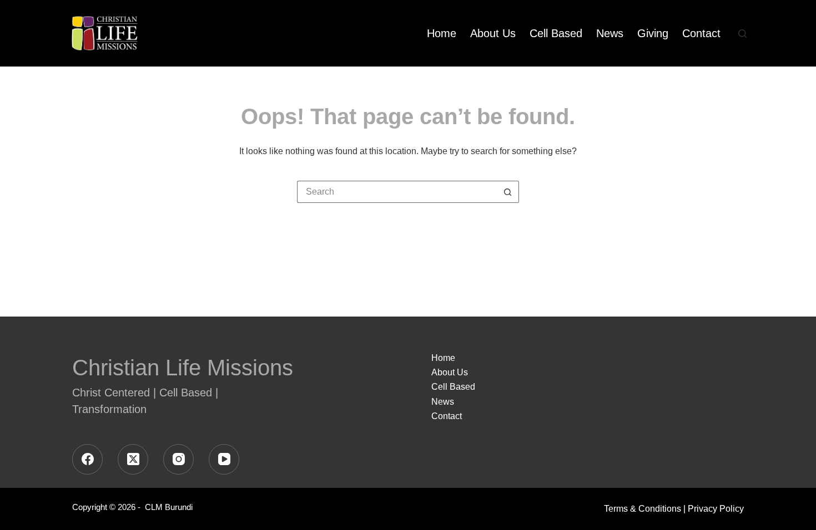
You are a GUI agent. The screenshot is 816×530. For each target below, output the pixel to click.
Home (441, 33)
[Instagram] (178, 459)
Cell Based (556, 33)
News (609, 33)
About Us (493, 33)
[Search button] (508, 192)
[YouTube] (224, 459)
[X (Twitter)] (133, 459)
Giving (652, 33)
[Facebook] (87, 459)
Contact (701, 33)
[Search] (742, 33)
